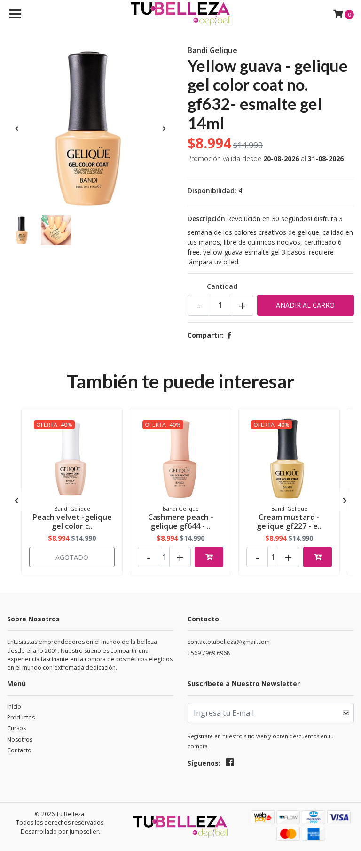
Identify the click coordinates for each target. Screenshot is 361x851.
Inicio (14, 707)
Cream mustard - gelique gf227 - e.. (289, 521)
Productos (21, 717)
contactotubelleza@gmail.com (229, 642)
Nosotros (19, 739)
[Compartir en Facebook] (229, 335)
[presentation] (16, 128)
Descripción (206, 218)
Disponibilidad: (212, 190)
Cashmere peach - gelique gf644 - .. (180, 521)
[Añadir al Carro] (209, 557)
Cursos (16, 728)
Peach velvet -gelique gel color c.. (72, 521)
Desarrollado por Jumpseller (60, 832)
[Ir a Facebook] (230, 764)
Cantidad (222, 286)
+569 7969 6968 (209, 653)
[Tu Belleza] (180, 14)
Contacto (19, 750)
